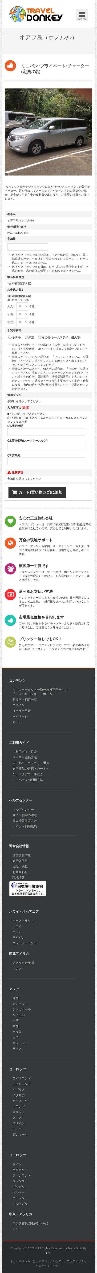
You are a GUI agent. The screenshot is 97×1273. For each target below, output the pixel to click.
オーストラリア (23, 920)
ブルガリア (20, 1187)
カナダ (17, 968)
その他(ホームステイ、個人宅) (61, 337)
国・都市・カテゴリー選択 (30, 763)
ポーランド (20, 1198)
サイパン (18, 937)
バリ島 (17, 1032)
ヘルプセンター (23, 809)
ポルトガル (20, 1203)
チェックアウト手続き (27, 774)
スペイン (18, 1123)
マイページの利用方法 (27, 780)
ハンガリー (20, 1170)
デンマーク (20, 1134)
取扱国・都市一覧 (24, 699)
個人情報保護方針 (24, 821)
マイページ (20, 716)
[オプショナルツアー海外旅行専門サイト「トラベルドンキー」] (36, 14)
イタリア (18, 1095)
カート (17, 722)
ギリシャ (18, 1112)
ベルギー (18, 1192)
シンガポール (21, 1009)
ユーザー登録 (21, 711)
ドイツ (17, 1164)
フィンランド (21, 1175)
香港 (15, 1037)
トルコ (17, 1229)
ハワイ (17, 926)
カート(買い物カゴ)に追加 (40, 492)
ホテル (16, 337)
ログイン (18, 705)
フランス (18, 1181)
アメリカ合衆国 (23, 963)
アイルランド (21, 1084)
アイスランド (21, 1078)
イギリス (18, 1089)
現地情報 (18, 877)
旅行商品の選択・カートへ (30, 768)
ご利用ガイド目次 (24, 752)
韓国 (15, 998)
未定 (31, 337)
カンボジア (20, 1004)
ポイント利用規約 (24, 826)
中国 (15, 1026)
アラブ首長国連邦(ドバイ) (30, 1223)
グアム (17, 932)
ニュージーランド (24, 943)
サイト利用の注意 (24, 815)
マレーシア (20, 1043)
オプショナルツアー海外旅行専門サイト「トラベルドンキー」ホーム (40, 692)
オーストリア (21, 1101)
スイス (17, 1117)
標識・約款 (20, 866)
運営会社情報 (21, 855)
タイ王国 (18, 1015)
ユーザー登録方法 (24, 757)
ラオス (17, 1048)
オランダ (18, 1106)
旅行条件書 (20, 861)
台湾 (15, 1020)
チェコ (17, 1129)
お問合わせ (20, 872)
